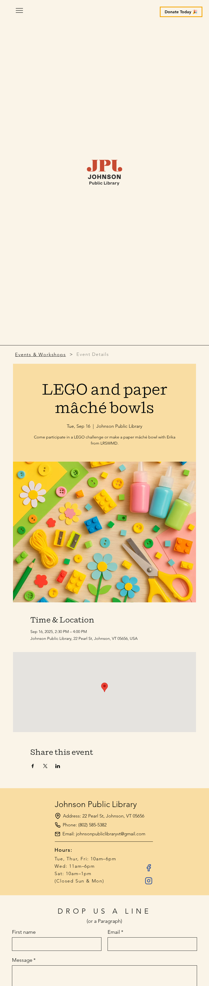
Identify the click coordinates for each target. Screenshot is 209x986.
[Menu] (104, 10)
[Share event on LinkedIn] (57, 766)
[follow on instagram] (148, 881)
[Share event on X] (45, 766)
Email (115, 932)
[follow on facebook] (148, 868)
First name (24, 932)
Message (24, 960)
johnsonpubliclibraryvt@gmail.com (110, 834)
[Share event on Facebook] (32, 766)
